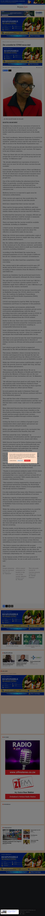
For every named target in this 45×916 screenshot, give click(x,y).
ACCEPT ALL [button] (27, 460)
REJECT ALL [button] (20, 460)
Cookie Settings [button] (13, 460)
